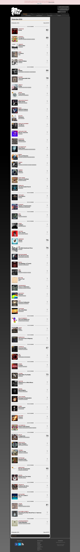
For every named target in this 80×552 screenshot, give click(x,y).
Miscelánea (39, 549)
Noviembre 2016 (15, 23)
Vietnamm (21, 117)
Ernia (19, 215)
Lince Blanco (21, 196)
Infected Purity (22, 459)
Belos (19, 329)
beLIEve (20, 505)
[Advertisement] (40, 9)
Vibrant (20, 240)
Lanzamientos (40, 546)
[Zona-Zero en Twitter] (19, 544)
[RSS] (22, 544)
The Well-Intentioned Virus (25, 248)
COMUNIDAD (39, 15)
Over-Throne (21, 232)
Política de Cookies (60, 545)
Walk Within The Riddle (24, 374)
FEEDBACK (49, 15)
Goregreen (21, 38)
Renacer (20, 417)
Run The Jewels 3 (23, 495)
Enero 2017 (46, 23)
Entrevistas (39, 544)
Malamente (21, 140)
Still (19, 163)
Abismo (20, 171)
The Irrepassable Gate (24, 78)
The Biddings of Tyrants (24, 263)
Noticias (38, 542)
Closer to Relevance (23, 286)
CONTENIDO (28, 15)
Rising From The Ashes (24, 476)
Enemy (20, 30)
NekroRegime (22, 390)
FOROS (59, 15)
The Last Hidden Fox (23, 319)
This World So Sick (23, 255)
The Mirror (21, 124)
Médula (20, 70)
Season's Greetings (23, 179)
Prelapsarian (21, 436)
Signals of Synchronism (24, 205)
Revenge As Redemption (25, 398)
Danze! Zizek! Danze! (24, 426)
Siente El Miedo (22, 61)
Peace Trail (21, 279)
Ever (19, 355)
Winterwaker (21, 45)
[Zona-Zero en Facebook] (16, 544)
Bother (20, 86)
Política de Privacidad (60, 544)
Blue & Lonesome (23, 132)
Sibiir (19, 271)
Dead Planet (21, 148)
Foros (38, 550)
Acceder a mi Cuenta (63, 8)
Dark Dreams (21, 407)
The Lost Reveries (23, 155)
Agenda (38, 547)
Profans (20, 365)
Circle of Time (22, 451)
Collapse (20, 224)
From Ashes (21, 94)
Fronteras (21, 53)
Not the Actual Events (24, 468)
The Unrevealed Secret (24, 186)
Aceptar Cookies (39, 3)
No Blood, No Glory (23, 486)
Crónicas (39, 545)
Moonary (20, 294)
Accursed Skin (22, 348)
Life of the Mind (22, 310)
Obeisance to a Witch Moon (25, 382)
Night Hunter (21, 101)
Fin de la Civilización (23, 302)
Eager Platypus (22, 443)
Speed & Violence (23, 109)
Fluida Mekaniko (22, 522)
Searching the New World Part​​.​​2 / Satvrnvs (29, 512)
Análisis (38, 543)
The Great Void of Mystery (25, 338)
